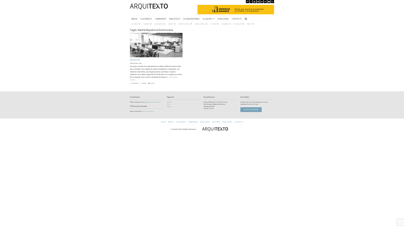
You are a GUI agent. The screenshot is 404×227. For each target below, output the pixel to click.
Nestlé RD (135, 60)
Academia (225, 24)
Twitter (169, 104)
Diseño (170, 24)
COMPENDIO (160, 19)
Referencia (159, 24)
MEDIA (134, 19)
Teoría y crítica (184, 24)
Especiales (238, 24)
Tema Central (200, 24)
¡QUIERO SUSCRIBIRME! (251, 109)
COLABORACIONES (191, 19)
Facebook (169, 102)
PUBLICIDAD (223, 19)
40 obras (135, 24)
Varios (249, 24)
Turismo (146, 24)
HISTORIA (216, 122)
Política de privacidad (147, 111)
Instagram (169, 106)
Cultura (213, 24)
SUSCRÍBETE (146, 19)
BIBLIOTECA (174, 19)
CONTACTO (237, 19)
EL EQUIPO (207, 19)
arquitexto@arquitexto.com (153, 102)
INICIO (163, 122)
